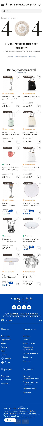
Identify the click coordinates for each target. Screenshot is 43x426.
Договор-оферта (29, 388)
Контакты (32, 56)
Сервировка (6, 339)
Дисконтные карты (30, 353)
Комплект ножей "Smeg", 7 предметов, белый (31, 169)
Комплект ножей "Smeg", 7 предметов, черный (31, 98)
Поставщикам (6, 380)
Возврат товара (29, 343)
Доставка (26, 336)
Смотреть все (21, 72)
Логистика (5, 383)
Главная (10, 56)
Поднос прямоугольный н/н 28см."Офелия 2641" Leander (11, 276)
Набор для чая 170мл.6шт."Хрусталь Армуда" (9, 240)
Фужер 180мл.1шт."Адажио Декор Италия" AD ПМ (11, 98)
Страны (7, 362)
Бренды (8, 358)
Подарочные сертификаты (28, 348)
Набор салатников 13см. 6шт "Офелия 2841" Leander (30, 240)
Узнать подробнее (11, 416)
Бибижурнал (27, 357)
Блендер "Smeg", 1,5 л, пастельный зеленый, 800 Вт (10, 133)
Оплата (26, 339)
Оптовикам (5, 376)
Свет (3, 351)
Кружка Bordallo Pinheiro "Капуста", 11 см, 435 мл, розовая (10, 169)
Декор (3, 354)
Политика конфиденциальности (31, 377)
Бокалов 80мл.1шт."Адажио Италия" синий (8, 204)
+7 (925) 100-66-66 (21, 299)
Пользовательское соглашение (30, 383)
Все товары (5, 336)
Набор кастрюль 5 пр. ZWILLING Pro (30, 276)
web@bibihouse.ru (22, 302)
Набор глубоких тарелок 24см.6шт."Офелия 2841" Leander (31, 204)
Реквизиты (27, 392)
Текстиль (4, 347)
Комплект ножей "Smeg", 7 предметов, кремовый (31, 133)
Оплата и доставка (21, 56)
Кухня (3, 343)
